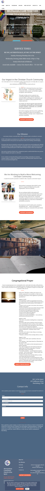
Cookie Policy (26, 486)
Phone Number (5, 402)
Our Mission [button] (14, 5)
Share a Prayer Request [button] (22, 364)
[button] (25, 475)
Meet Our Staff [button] (27, 5)
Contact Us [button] (35, 5)
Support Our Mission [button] (26, 119)
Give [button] (40, 5)
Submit (22, 417)
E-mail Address (5, 399)
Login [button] (3, 8)
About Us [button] (8, 5)
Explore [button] (20, 5)
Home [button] (3, 5)
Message (4, 406)
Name (3, 395)
